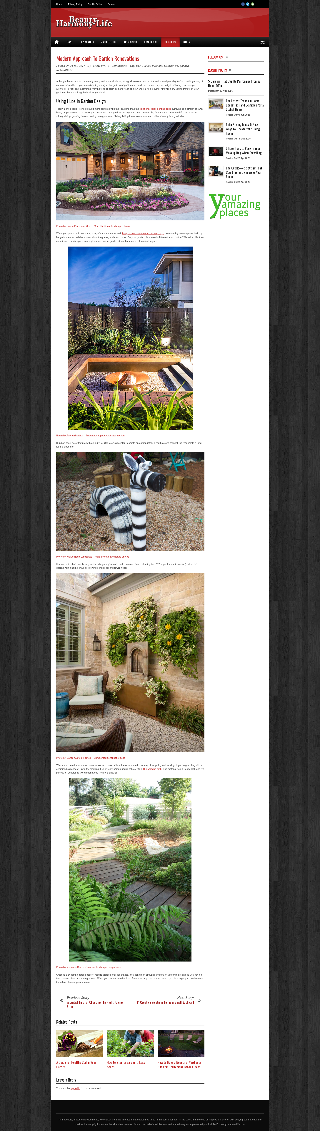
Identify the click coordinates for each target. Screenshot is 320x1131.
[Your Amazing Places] (236, 218)
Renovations (64, 70)
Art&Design (130, 42)
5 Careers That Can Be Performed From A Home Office (234, 83)
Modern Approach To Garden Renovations (97, 58)
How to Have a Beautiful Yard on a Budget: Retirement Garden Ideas (179, 1064)
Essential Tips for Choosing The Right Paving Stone (95, 1004)
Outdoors (170, 42)
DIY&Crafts (87, 42)
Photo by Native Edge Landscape (74, 556)
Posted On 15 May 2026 (238, 138)
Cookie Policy (95, 4)
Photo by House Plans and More (73, 226)
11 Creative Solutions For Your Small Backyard (165, 1002)
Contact (111, 4)
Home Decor (150, 42)
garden (184, 65)
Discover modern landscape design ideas (99, 967)
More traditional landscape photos (112, 226)
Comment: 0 (119, 65)
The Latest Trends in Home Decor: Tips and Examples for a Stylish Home (245, 105)
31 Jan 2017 (77, 65)
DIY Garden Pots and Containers (157, 65)
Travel (70, 42)
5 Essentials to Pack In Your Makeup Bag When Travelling (244, 150)
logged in (75, 1088)
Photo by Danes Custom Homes (73, 757)
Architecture (108, 42)
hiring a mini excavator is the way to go (143, 233)
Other (186, 42)
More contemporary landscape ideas (105, 435)
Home (59, 4)
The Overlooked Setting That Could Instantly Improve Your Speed (244, 172)
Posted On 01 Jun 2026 (238, 114)
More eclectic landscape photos (112, 556)
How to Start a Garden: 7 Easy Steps (126, 1064)
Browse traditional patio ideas (109, 757)
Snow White (101, 65)
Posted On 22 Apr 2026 (238, 158)
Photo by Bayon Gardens (69, 435)
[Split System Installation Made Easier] (263, 42)
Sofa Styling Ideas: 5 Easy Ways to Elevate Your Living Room (243, 129)
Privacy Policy (75, 4)
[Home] (57, 42)
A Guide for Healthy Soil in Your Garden (76, 1064)
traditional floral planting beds (155, 108)
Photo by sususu (65, 967)
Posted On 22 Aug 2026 (220, 90)
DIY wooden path (152, 769)
